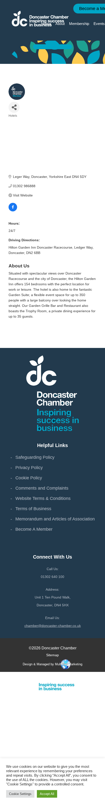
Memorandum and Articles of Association (55, 519)
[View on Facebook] (13, 210)
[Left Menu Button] (102, 676)
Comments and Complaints (41, 488)
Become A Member (33, 529)
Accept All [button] (47, 794)
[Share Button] (14, 107)
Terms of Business (33, 508)
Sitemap (52, 655)
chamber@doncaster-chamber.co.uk (52, 626)
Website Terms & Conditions (43, 498)
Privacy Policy (29, 467)
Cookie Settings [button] (20, 794)
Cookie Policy (28, 477)
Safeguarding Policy (34, 457)
